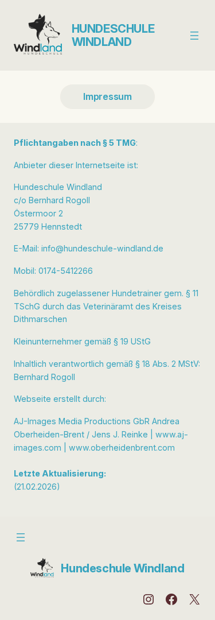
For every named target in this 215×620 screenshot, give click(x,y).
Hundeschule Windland (113, 35)
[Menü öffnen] (194, 35)
